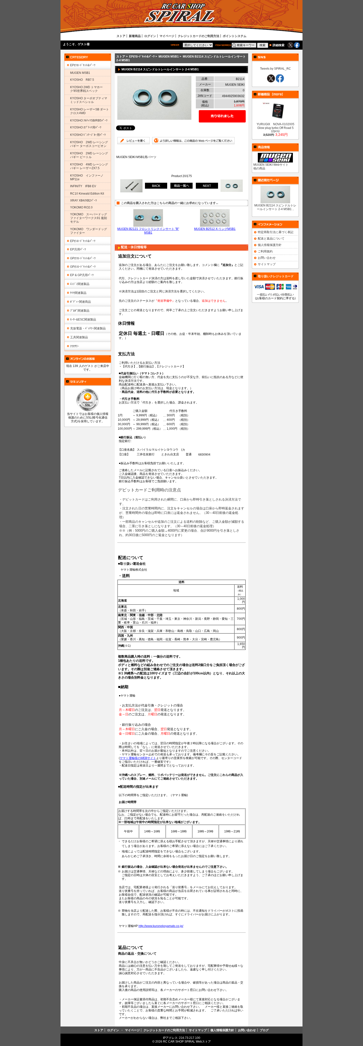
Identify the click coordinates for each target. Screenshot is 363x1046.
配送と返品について (271, 238)
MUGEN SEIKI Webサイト (270, 164)
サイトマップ (267, 264)
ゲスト (82, 44)
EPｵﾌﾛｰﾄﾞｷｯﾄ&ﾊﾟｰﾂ (142, 56)
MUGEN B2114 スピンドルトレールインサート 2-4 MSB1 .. (275, 207)
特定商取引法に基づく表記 (275, 232)
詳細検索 (278, 45)
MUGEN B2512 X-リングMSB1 (215, 228)
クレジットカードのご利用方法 (198, 36)
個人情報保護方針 (270, 244)
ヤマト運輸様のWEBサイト (138, 758)
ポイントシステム (234, 36)
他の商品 (259, 168)
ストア (121, 36)
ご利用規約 (265, 251)
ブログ (264, 1030)
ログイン (150, 36)
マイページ (167, 36)
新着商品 (135, 36)
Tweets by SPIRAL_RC (275, 68)
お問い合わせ (267, 257)
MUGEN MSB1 (169, 56)
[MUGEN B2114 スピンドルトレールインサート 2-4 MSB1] (154, 118)
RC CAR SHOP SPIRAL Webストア (187, 1041)
